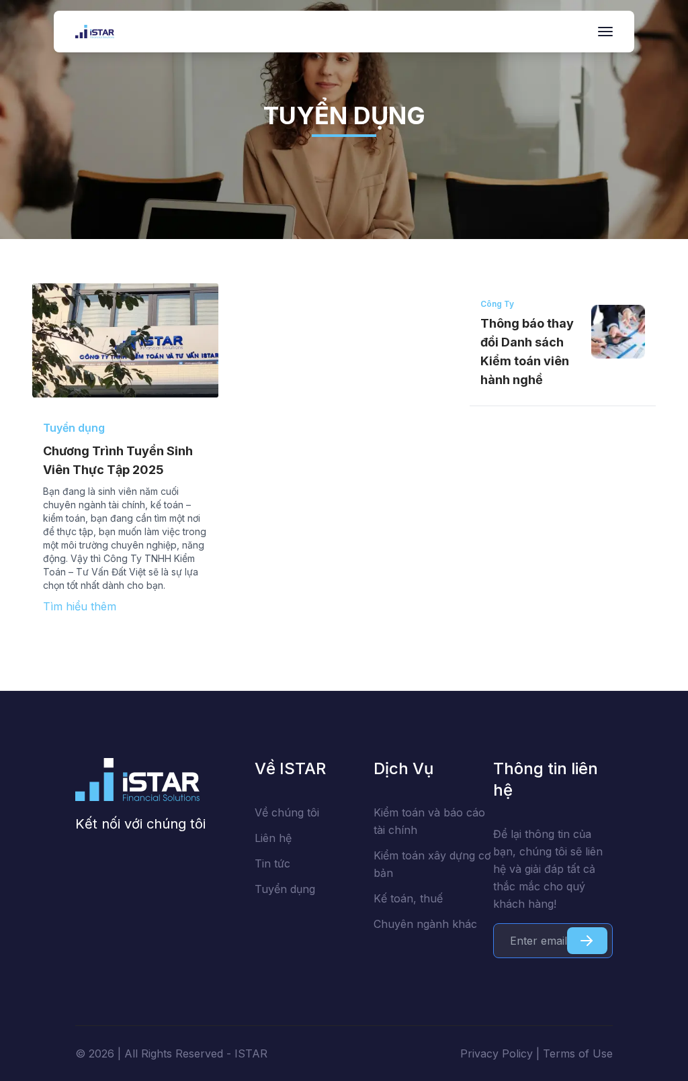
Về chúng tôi (287, 812)
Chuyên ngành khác (425, 924)
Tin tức (272, 863)
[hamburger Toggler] (605, 31)
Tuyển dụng (285, 889)
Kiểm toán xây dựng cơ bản (432, 864)
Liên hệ (273, 838)
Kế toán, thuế (408, 898)
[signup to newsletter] (587, 940)
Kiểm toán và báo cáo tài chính (429, 821)
